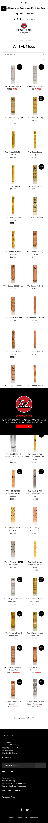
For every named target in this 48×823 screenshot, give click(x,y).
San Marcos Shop (8, 780)
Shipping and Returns (10, 747)
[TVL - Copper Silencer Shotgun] (34, 372)
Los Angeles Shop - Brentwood (14, 783)
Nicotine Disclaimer (9, 753)
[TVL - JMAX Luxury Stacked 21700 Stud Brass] (34, 549)
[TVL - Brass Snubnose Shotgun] (13, 239)
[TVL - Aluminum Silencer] (34, 73)
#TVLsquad (6, 742)
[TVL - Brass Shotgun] (13, 173)
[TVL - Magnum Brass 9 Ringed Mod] (13, 620)
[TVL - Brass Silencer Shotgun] (13, 204)
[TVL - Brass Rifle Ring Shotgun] (13, 139)
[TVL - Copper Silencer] (13, 372)
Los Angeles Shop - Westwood (14, 786)
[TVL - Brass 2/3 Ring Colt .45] (13, 105)
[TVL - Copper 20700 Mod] (13, 273)
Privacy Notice (7, 750)
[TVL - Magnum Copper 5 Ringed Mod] (13, 654)
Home (18, 40)
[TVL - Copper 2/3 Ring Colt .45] (34, 239)
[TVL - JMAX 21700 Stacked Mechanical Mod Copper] (13, 478)
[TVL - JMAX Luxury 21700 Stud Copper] (34, 515)
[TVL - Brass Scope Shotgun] (34, 139)
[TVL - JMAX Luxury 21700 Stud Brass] (13, 515)
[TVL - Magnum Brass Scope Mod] (34, 620)
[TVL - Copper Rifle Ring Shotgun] (34, 304)
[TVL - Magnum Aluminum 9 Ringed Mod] (13, 586)
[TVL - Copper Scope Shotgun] (13, 338)
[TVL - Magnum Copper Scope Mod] (13, 688)
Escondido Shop (8, 778)
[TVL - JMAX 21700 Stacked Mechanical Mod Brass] (34, 441)
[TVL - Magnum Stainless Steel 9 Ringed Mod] (34, 688)
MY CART (29, 19)
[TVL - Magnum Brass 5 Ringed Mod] (34, 586)
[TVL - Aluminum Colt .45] (13, 73)
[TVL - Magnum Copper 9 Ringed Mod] (34, 654)
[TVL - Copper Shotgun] (34, 338)
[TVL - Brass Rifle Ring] (34, 105)
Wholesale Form (8, 797)
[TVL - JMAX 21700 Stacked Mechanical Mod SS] (34, 478)
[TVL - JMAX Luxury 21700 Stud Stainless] (13, 549)
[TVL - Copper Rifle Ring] (13, 304)
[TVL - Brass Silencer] (34, 173)
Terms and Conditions (10, 745)
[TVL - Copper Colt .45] (34, 273)
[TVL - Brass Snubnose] (34, 204)
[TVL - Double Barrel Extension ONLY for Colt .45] (13, 441)
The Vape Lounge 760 (31, 817)
